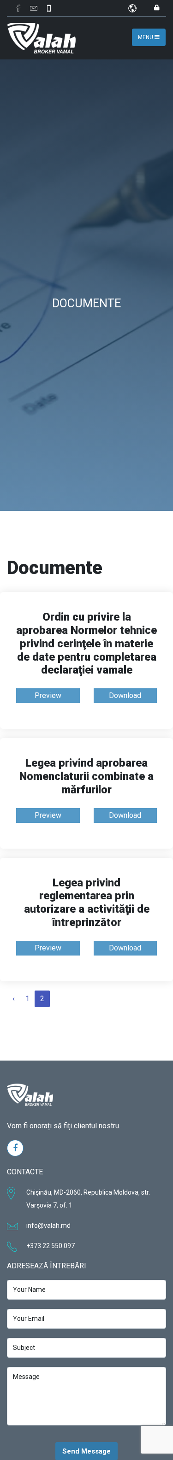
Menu (146, 37)
